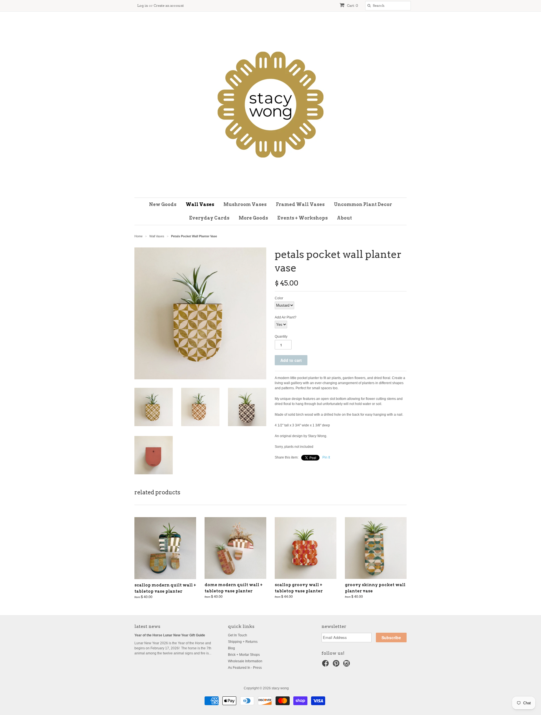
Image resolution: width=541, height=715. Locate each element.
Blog (231, 648)
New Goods (162, 204)
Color (279, 298)
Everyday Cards (209, 218)
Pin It (326, 457)
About (344, 218)
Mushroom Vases (245, 204)
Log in (142, 5)
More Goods (253, 218)
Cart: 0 (352, 5)
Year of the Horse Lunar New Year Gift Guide (169, 635)
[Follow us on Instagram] (347, 665)
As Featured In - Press (245, 668)
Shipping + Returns (243, 642)
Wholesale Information (245, 661)
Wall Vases (200, 204)
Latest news (147, 626)
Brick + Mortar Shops (244, 655)
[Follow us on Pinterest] (337, 665)
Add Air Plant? (285, 317)
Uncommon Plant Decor (363, 204)
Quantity (281, 336)
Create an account (169, 5)
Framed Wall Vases (300, 204)
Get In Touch (237, 635)
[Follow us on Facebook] (326, 665)
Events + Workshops (302, 218)
